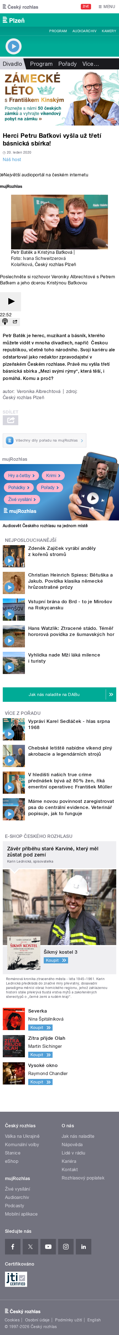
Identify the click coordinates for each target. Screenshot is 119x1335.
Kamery (109, 31)
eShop (11, 1161)
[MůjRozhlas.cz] (11, 187)
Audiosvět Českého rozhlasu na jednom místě (45, 526)
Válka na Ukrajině (22, 1136)
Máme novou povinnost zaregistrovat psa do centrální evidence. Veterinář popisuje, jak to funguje (71, 807)
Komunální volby (22, 1144)
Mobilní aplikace (21, 1214)
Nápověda (72, 1144)
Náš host (12, 159)
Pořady (67, 64)
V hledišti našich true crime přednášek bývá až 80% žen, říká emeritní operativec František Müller (70, 781)
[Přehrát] (10, 301)
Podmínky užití (68, 1320)
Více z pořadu (23, 713)
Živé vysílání (20, 499)
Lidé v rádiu (74, 1153)
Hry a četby (19, 475)
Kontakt (70, 1169)
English (94, 1320)
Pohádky (16, 487)
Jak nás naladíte (78, 1136)
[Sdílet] (15, 322)
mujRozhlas (14, 459)
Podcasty (14, 1205)
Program (58, 31)
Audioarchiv (84, 31)
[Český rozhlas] (20, 6)
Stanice (12, 1153)
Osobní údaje (37, 1320)
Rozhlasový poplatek (83, 1178)
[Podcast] (5, 322)
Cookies (12, 1320)
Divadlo (12, 64)
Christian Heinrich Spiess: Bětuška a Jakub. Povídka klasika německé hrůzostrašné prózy (70, 581)
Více (90, 64)
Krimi (51, 475)
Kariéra (69, 1161)
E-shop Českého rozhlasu (39, 836)
